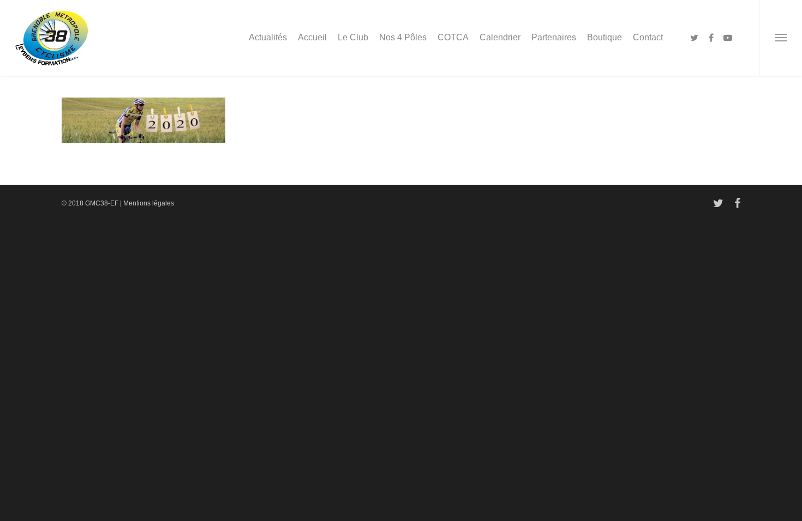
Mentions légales (148, 203)
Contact (648, 37)
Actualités (268, 37)
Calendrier (500, 37)
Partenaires (553, 37)
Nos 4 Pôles (403, 37)
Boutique (604, 37)
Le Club (353, 37)
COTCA (453, 37)
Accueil (312, 37)
